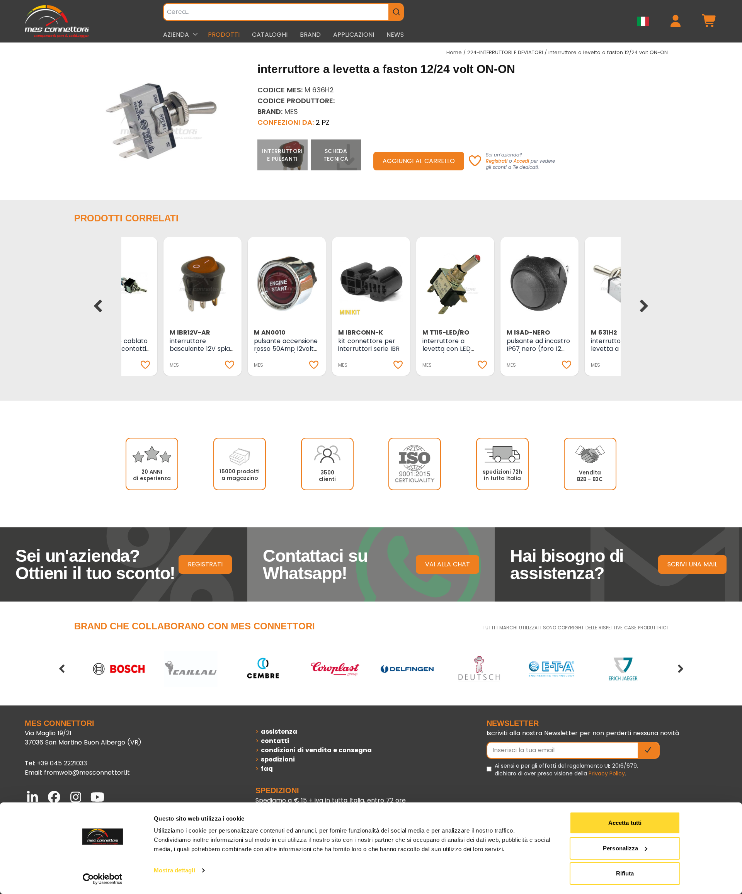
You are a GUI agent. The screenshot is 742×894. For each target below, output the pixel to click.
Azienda (176, 34)
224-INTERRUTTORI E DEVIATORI (505, 52)
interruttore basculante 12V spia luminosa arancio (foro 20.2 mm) (200, 353)
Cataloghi (270, 34)
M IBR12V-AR (190, 332)
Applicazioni (353, 34)
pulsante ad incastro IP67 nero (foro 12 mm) (538, 349)
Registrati (496, 161)
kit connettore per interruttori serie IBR (369, 345)
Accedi (521, 161)
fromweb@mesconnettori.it (87, 772)
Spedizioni (278, 759)
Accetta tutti (625, 822)
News (395, 34)
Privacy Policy (607, 773)
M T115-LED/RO (445, 332)
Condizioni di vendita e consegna (316, 750)
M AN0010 (270, 332)
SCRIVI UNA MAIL (692, 564)
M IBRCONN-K (360, 332)
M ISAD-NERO (528, 332)
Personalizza (620, 848)
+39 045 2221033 (62, 763)
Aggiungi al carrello (419, 160)
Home (454, 52)
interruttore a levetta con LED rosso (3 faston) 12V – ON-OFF (453, 353)
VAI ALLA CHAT (447, 564)
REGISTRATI (205, 564)
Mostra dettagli (174, 870)
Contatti (275, 740)
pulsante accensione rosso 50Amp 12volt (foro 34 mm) (286, 349)
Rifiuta (625, 873)
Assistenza (279, 731)
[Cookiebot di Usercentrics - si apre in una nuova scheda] (102, 879)
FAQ (267, 768)
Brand (310, 34)
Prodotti (224, 34)
